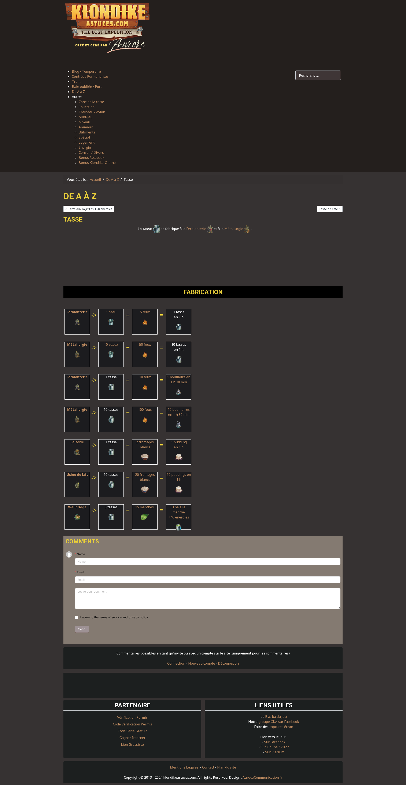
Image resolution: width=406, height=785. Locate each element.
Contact (208, 767)
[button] (94, 96)
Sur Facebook (274, 742)
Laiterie (77, 442)
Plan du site (226, 767)
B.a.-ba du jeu (276, 716)
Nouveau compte (201, 663)
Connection (176, 663)
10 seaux (111, 344)
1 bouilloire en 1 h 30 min (178, 379)
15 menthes (145, 507)
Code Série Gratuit (132, 731)
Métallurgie (234, 228)
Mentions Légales (184, 767)
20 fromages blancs (145, 477)
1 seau (111, 312)
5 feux (145, 312)
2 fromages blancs (145, 444)
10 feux (145, 377)
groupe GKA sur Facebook (278, 721)
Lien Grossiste (132, 744)
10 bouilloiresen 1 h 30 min (179, 412)
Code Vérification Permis (132, 724)
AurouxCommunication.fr (262, 777)
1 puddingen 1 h (179, 444)
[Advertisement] (248, 32)
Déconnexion (228, 663)
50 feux (145, 344)
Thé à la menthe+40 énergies (178, 512)
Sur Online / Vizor (275, 747)
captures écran (281, 726)
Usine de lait (77, 474)
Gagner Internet (132, 737)
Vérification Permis (132, 717)
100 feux (145, 409)
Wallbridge (77, 507)
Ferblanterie (196, 228)
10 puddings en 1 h (179, 477)
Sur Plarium (274, 752)
